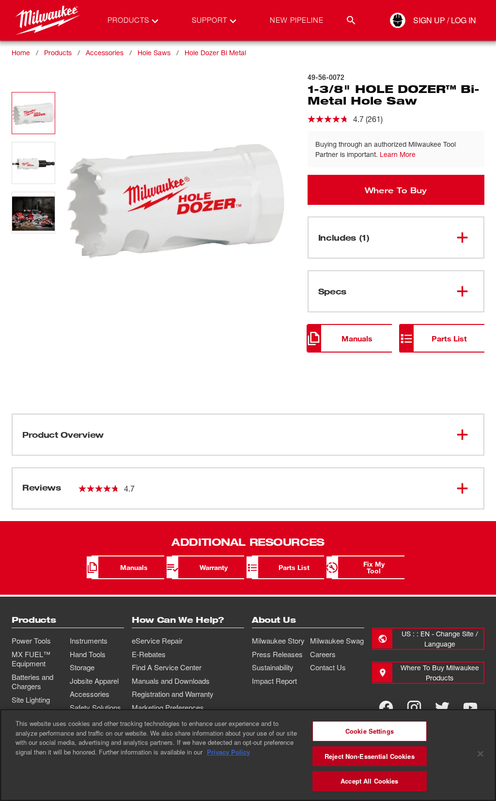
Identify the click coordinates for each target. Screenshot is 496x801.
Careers (323, 654)
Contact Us (328, 667)
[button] (33, 113)
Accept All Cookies (369, 781)
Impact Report (274, 681)
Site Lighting (31, 700)
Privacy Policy (228, 751)
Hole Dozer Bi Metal (215, 52)
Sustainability (273, 667)
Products (58, 52)
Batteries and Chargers (32, 682)
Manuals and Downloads (171, 681)
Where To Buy (396, 190)
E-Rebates (149, 654)
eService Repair (157, 641)
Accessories (105, 52)
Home (21, 52)
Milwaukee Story (278, 641)
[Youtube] (470, 707)
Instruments (89, 641)
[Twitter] (442, 707)
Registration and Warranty (173, 694)
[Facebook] (386, 707)
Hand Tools (88, 654)
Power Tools (31, 641)
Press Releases (277, 654)
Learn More (398, 154)
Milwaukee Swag (337, 641)
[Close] (480, 754)
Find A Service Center (167, 667)
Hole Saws (154, 52)
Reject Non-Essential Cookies (370, 756)
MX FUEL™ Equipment (31, 659)
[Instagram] (414, 707)
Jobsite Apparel (94, 681)
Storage (82, 667)
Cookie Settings (369, 731)
